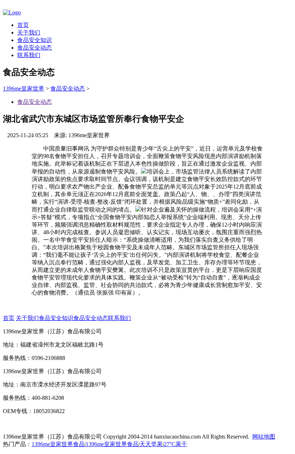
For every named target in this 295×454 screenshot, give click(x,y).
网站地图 (263, 437)
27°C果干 (175, 444)
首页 (23, 25)
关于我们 (28, 32)
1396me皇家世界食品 (58, 444)
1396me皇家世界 (23, 88)
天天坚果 (151, 444)
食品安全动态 (34, 48)
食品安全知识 (34, 40)
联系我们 (28, 55)
